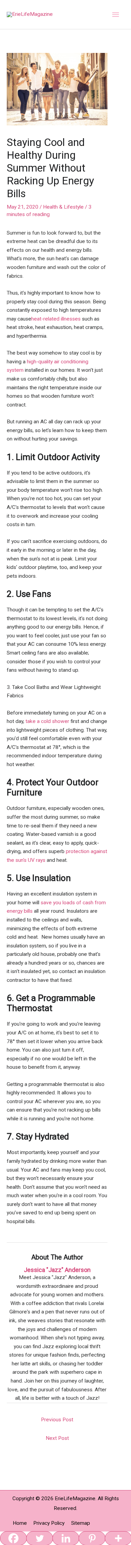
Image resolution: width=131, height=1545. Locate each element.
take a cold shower (47, 721)
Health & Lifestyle (63, 207)
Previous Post (57, 1420)
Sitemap (80, 1523)
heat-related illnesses (56, 319)
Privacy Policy (48, 1523)
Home (20, 1523)
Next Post (57, 1438)
